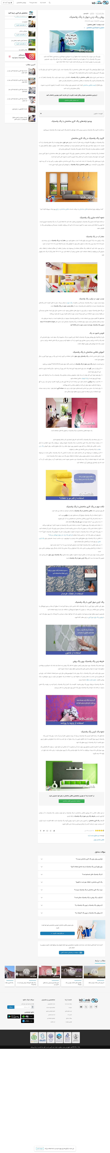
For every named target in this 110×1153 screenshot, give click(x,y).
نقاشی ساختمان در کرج (62, 209)
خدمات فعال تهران (51, 1004)
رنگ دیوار (69, 303)
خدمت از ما (43, 3)
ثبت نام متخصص (51, 1015)
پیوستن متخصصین (21, 3)
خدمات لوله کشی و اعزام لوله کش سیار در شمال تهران (17, 81)
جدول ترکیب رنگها (91, 680)
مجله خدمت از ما (100, 13)
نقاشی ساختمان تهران (99, 840)
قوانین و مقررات (69, 1022)
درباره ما (70, 1007)
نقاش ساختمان (83, 209)
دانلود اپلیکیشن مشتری (50, 1011)
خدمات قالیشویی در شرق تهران (19, 109)
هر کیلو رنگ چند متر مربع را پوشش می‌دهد (61, 535)
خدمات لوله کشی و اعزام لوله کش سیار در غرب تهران (17, 100)
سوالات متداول (69, 1018)
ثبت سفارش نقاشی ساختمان (71, 100)
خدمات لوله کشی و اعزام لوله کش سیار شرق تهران (18, 90)
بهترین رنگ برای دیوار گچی (95, 617)
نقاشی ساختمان (91, 25)
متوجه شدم (40, 1148)
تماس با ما (70, 1015)
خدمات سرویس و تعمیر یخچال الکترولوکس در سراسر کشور (19, 118)
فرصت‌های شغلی (68, 1011)
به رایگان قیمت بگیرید (58, 933)
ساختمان (92, 13)
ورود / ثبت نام (6, 3)
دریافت (11, 1007)
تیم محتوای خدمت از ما (93, 836)
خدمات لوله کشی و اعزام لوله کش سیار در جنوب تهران (17, 72)
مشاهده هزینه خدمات (50, 1007)
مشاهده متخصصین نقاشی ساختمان (71, 801)
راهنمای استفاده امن (51, 1018)
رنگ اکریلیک (84, 378)
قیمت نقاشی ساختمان (89, 85)
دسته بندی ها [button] (33, 3)
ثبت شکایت (52, 1022)
